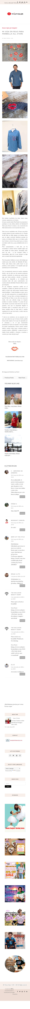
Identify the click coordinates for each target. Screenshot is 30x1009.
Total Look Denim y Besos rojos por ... (12, 454)
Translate (17, 770)
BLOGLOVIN (21, 356)
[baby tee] (15, 925)
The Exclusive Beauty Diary (16, 593)
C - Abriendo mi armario (17, 472)
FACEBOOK (9, 356)
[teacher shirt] (15, 878)
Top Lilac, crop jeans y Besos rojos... (13, 407)
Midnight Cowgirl (18, 520)
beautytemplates (9, 990)
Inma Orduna (7, 38)
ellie (13, 664)
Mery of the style (18, 537)
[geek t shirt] (15, 902)
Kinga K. (14, 504)
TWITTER (14, 356)
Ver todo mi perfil (9, 727)
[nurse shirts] (15, 855)
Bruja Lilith (15, 574)
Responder (22, 496)
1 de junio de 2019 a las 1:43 (18, 576)
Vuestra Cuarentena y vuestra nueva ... (11, 430)
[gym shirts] (15, 972)
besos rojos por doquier (9, 28)
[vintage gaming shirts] (15, 948)
